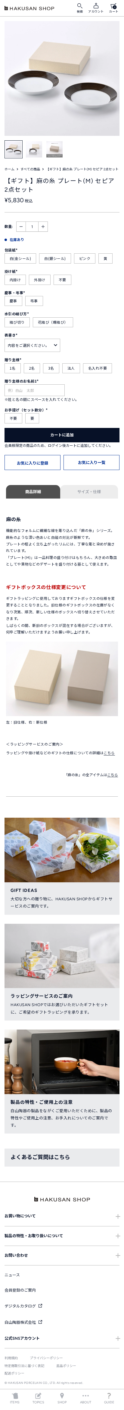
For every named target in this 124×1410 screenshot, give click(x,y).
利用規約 (11, 1358)
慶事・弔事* (15, 292)
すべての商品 (30, 169)
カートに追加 (62, 435)
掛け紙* (11, 271)
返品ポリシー (66, 1366)
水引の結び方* (17, 313)
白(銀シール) (55, 258)
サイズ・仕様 (89, 492)
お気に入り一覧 (91, 462)
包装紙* (11, 249)
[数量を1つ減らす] (21, 227)
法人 (71, 368)
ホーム (9, 169)
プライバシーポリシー (46, 1358)
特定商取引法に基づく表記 (24, 1366)
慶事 (13, 300)
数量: (9, 226)
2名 (32, 368)
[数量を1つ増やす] (43, 227)
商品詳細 (33, 492)
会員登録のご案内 (20, 1290)
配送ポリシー (14, 1373)
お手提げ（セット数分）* (26, 409)
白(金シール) (20, 258)
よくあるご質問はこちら (40, 1157)
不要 (62, 279)
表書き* (11, 334)
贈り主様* (13, 359)
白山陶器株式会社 (21, 1322)
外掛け (39, 279)
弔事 (34, 300)
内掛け (15, 279)
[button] (32, 462)
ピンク (84, 258)
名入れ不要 (97, 368)
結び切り (17, 322)
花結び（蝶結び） (53, 322)
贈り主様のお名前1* (22, 380)
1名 (13, 368)
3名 (51, 368)
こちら (109, 753)
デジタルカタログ (21, 1306)
